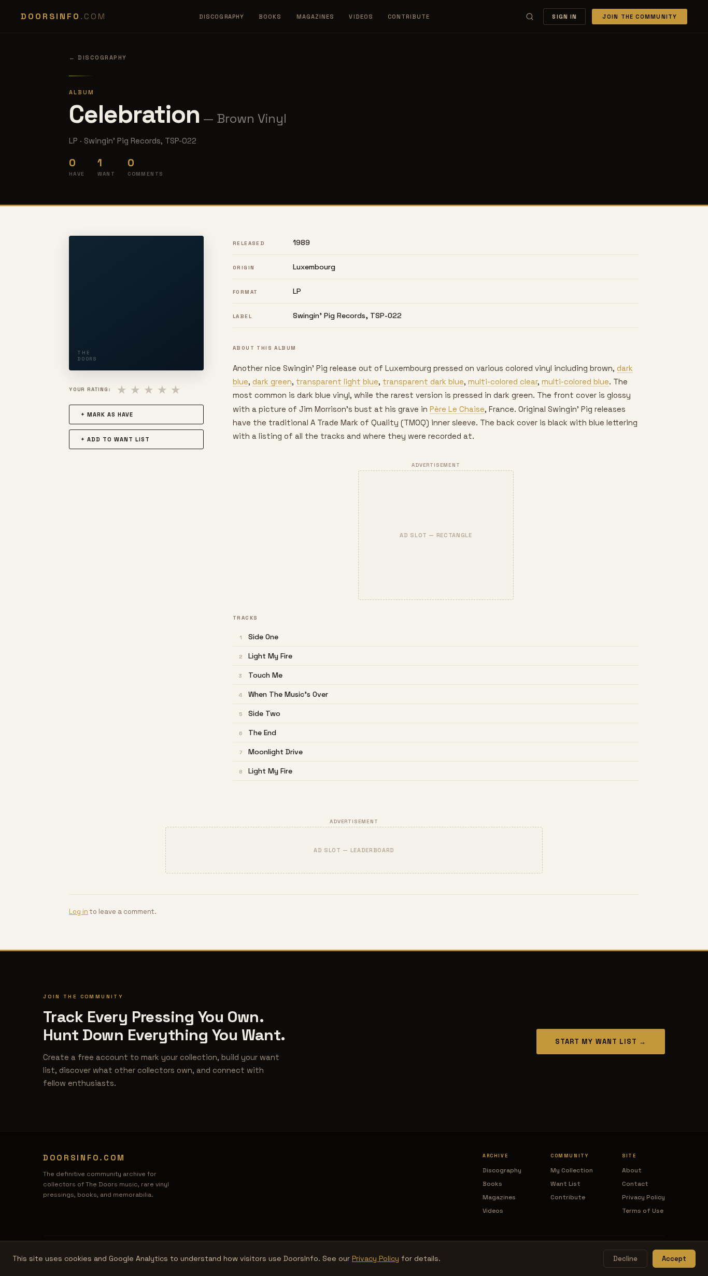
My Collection (571, 1170)
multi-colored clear (502, 381)
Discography (221, 16)
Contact (635, 1184)
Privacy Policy (643, 1197)
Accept (674, 1258)
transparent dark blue (423, 381)
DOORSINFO (63, 16)
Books (270, 16)
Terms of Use (642, 1211)
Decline (625, 1258)
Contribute (409, 16)
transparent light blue (337, 381)
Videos (361, 16)
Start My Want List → (600, 1041)
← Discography (98, 57)
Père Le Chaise (457, 409)
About (632, 1170)
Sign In (564, 16)
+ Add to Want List (115, 439)
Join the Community (639, 16)
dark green (272, 381)
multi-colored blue (575, 381)
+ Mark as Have (107, 414)
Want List (565, 1184)
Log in (78, 911)
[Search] (529, 16)
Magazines (315, 16)
